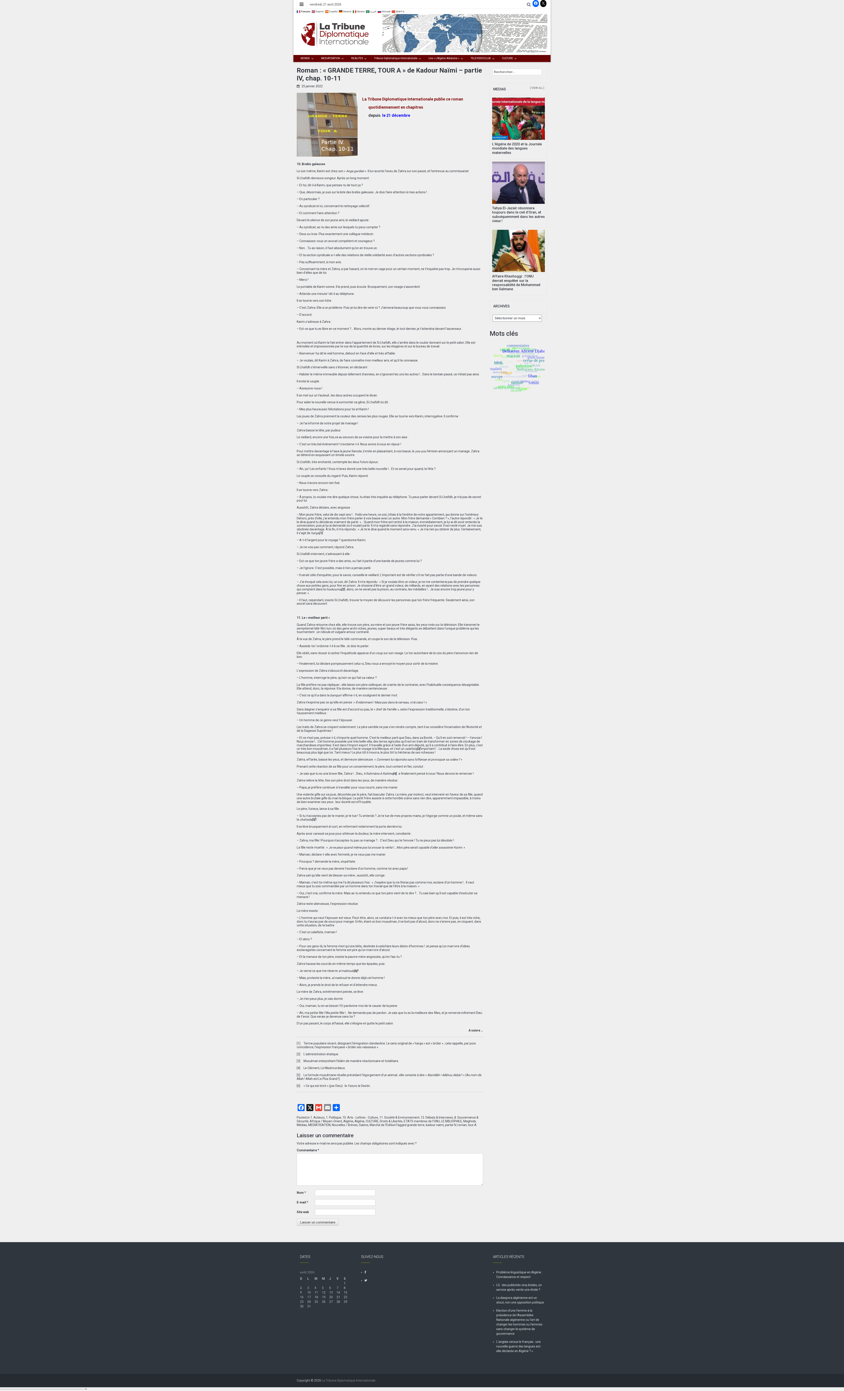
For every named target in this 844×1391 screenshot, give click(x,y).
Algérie (348, 1121)
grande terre (415, 1125)
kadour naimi (435, 1125)
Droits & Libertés (391, 1121)
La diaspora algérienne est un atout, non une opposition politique (520, 1300)
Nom (301, 1192)
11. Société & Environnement (399, 1117)
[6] (298, 1086)
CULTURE (507, 58)
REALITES (357, 58)
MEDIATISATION (330, 58)
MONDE (305, 58)
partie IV (450, 1125)
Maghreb (469, 1121)
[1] (298, 1043)
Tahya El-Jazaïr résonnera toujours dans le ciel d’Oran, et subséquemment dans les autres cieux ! (518, 214)
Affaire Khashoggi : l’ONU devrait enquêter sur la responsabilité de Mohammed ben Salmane (516, 282)
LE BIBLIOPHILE (451, 1121)
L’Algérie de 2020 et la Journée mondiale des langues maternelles (517, 148)
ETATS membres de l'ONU (422, 1121)
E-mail (302, 1202)
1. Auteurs (317, 1117)
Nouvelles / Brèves (345, 1125)
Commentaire (308, 1150)
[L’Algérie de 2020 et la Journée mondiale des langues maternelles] (518, 118)
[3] (298, 1061)
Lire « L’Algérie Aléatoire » (444, 58)
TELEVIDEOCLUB (481, 58)
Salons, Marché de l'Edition (377, 1125)
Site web (303, 1212)
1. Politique (333, 1117)
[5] (298, 1075)
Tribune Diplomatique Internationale (395, 58)
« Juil (303, 1315)
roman (462, 1125)
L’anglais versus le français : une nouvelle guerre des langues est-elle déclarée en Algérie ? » (518, 1346)
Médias (302, 1125)
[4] (298, 1068)
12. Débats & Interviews (437, 1117)
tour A (472, 1125)
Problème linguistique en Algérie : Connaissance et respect (519, 1275)
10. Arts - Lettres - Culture (360, 1117)
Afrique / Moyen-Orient (326, 1121)
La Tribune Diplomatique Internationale (348, 1380)
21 (338, 1297)
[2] (298, 1054)
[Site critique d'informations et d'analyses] (464, 33)
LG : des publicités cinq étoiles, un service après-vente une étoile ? (519, 1287)
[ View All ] (537, 87)
